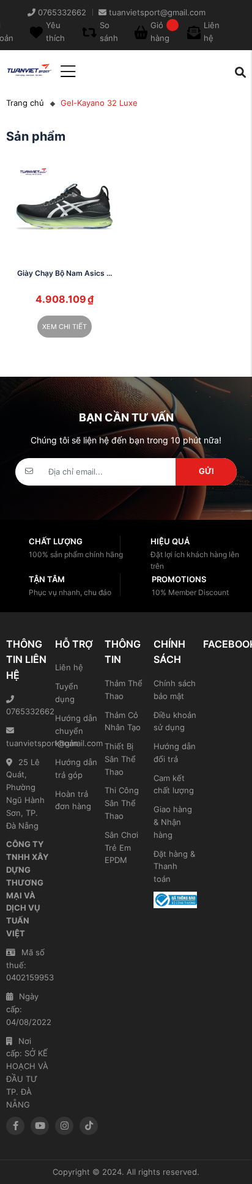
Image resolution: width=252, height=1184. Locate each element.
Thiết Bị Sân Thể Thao (120, 759)
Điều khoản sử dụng (175, 721)
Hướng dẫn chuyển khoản (76, 731)
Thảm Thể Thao (124, 689)
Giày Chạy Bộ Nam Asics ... (64, 273)
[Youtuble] (40, 1126)
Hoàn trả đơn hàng (73, 800)
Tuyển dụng (66, 692)
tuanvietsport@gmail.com (27, 743)
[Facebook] (15, 1126)
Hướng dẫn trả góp (76, 768)
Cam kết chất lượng (174, 784)
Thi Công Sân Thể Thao (122, 803)
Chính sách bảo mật (175, 689)
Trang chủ (25, 103)
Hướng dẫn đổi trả (175, 752)
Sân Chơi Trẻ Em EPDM (121, 847)
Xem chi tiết (64, 326)
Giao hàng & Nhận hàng (173, 822)
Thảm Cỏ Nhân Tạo (123, 721)
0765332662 (27, 711)
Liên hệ (69, 667)
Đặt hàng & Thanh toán (174, 866)
